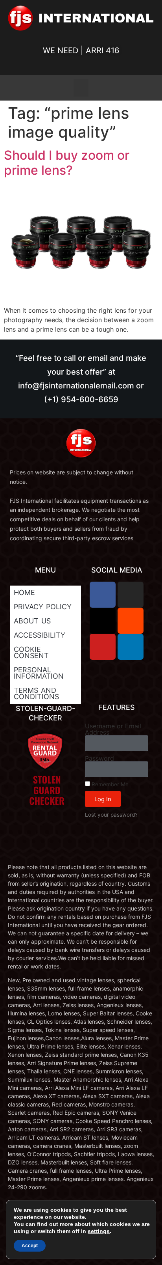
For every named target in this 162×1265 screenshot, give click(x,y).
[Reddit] (131, 621)
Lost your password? (111, 815)
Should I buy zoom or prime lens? (66, 162)
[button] (81, 88)
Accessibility (39, 635)
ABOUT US (32, 621)
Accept (30, 1245)
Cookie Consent (31, 652)
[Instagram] (131, 595)
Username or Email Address (113, 729)
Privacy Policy (43, 607)
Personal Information (39, 673)
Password (99, 758)
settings (99, 1231)
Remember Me (109, 784)
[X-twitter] (103, 621)
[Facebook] (103, 595)
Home (24, 592)
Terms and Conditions (36, 693)
